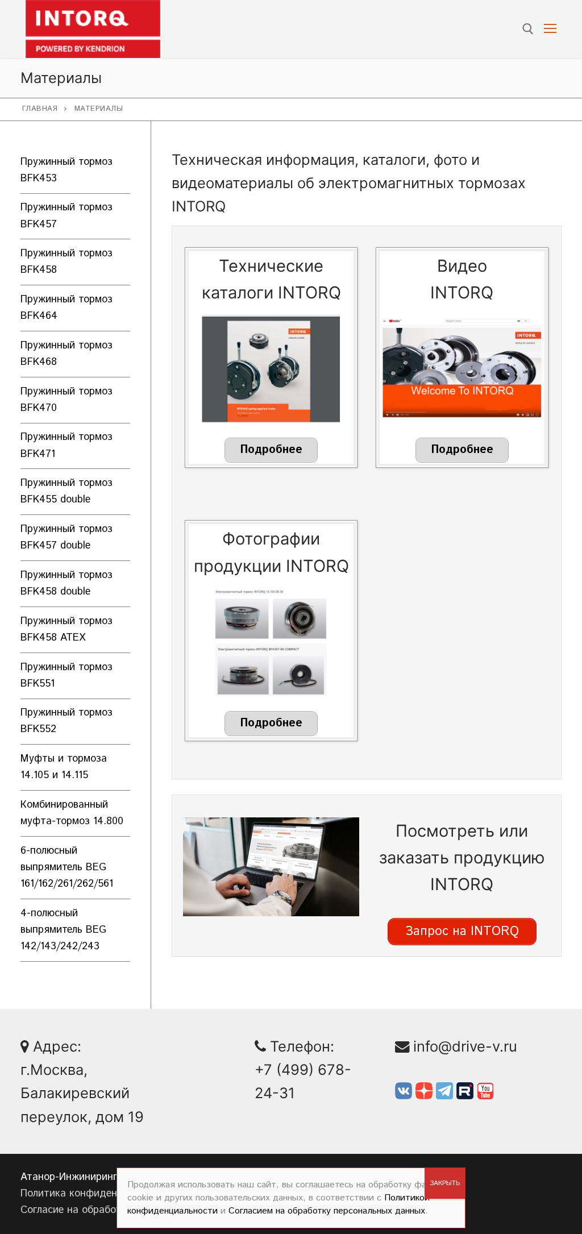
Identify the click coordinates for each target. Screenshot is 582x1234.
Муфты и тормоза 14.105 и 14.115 (63, 767)
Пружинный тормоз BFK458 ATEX (66, 629)
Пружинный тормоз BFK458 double (66, 583)
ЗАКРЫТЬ (445, 1183)
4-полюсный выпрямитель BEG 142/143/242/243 (63, 930)
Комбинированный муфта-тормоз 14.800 (71, 813)
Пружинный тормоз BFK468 (66, 353)
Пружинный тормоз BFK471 (66, 445)
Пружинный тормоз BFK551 (66, 675)
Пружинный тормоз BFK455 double (66, 491)
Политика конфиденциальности (96, 1193)
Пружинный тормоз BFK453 (66, 170)
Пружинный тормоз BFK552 (66, 721)
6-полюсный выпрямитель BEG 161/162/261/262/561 (66, 867)
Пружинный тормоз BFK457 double (66, 537)
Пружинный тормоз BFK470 (66, 400)
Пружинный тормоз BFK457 (66, 215)
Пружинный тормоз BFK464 (66, 307)
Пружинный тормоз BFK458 (66, 261)
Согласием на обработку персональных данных (326, 1211)
